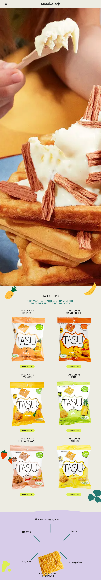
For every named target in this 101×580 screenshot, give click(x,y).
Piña (73, 377)
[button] (5, 4)
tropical (27, 313)
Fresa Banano (27, 441)
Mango (27, 377)
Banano (74, 441)
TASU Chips (27, 310)
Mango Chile (74, 313)
